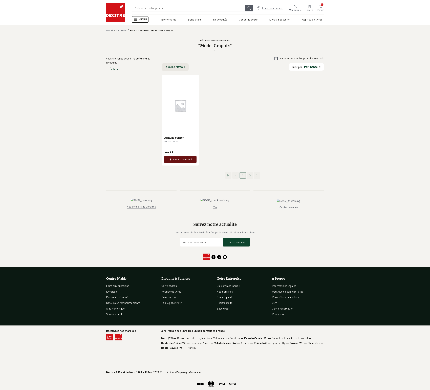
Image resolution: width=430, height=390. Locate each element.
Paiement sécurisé (117, 297)
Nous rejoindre (225, 297)
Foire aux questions (117, 286)
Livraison (111, 291)
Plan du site (279, 314)
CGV (274, 302)
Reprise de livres (171, 291)
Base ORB (223, 308)
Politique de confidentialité (287, 291)
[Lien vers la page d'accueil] (115, 12)
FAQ (215, 206)
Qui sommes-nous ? (228, 286)
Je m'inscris (236, 242)
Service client (114, 314)
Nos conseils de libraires (141, 206)
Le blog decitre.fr (171, 302)
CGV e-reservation (282, 308)
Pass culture (169, 297)
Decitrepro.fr (224, 302)
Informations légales (284, 286)
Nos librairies (225, 291)
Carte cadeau (169, 286)
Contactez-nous (289, 207)
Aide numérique (115, 308)
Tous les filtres (173, 67)
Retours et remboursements (123, 302)
